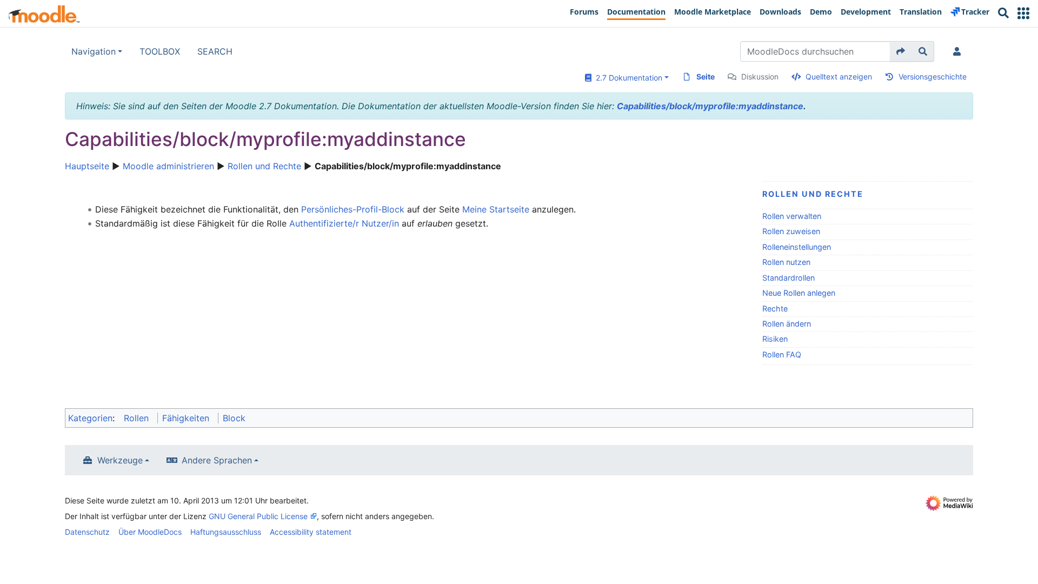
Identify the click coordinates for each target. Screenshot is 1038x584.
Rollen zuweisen (791, 231)
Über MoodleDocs (150, 531)
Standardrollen (788, 277)
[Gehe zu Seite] (901, 51)
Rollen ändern (786, 323)
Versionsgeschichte (933, 76)
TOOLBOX (159, 51)
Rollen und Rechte (264, 166)
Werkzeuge (120, 460)
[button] (1023, 13)
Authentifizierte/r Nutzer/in (344, 223)
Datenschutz (87, 531)
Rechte (775, 308)
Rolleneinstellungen (796, 246)
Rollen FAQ (781, 354)
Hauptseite (87, 166)
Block (234, 418)
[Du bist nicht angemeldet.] (959, 51)
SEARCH (214, 51)
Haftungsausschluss (225, 531)
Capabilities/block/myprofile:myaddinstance (710, 106)
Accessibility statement (310, 531)
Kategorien (90, 418)
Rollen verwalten (791, 216)
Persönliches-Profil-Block (352, 209)
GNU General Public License (258, 516)
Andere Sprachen (217, 460)
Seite (705, 76)
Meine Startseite (495, 209)
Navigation (93, 51)
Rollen (136, 418)
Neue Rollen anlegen (798, 292)
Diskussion (759, 76)
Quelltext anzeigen (839, 76)
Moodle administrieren (168, 166)
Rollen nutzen (786, 262)
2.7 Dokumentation (626, 77)
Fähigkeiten (185, 418)
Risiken (775, 338)
